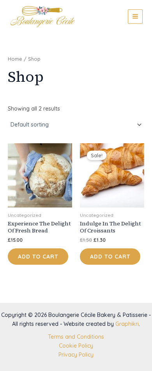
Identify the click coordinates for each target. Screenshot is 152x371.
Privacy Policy (76, 354)
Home (15, 59)
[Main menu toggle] (135, 16)
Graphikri (127, 323)
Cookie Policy (76, 345)
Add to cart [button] (38, 256)
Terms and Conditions (76, 336)
